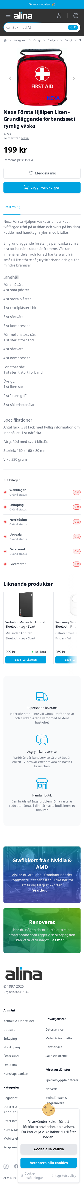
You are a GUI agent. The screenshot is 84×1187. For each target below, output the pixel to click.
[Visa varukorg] (76, 15)
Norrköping (11, 1047)
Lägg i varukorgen (45, 187)
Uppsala (9, 1030)
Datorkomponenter (17, 1121)
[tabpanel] (42, 344)
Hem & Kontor (13, 1130)
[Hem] (5, 40)
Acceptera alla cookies (49, 1162)
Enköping (10, 1038)
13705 (7, 133)
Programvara (12, 1147)
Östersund (11, 1056)
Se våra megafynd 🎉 (42, 4)
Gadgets (53, 40)
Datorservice (54, 1029)
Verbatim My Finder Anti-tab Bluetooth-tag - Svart (25, 624)
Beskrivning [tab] (11, 207)
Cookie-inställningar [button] (34, 1175)
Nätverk (51, 1089)
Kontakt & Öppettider (18, 1021)
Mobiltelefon (12, 1138)
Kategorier (20, 40)
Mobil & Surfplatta (58, 1038)
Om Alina (10, 1065)
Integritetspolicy (64, 1175)
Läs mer (59, 940)
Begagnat (10, 1098)
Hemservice (53, 1047)
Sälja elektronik (56, 1056)
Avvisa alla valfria (48, 1149)
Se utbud (42, 890)
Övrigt (37, 40)
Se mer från (16, 138)
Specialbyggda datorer (61, 1080)
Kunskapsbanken (15, 1074)
